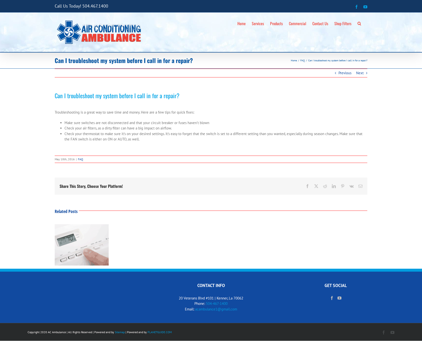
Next (360, 73)
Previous (344, 73)
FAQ (80, 159)
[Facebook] (332, 298)
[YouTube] (339, 298)
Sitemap (120, 332)
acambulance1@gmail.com (216, 309)
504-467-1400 (217, 303)
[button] (359, 22)
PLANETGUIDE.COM (160, 332)
